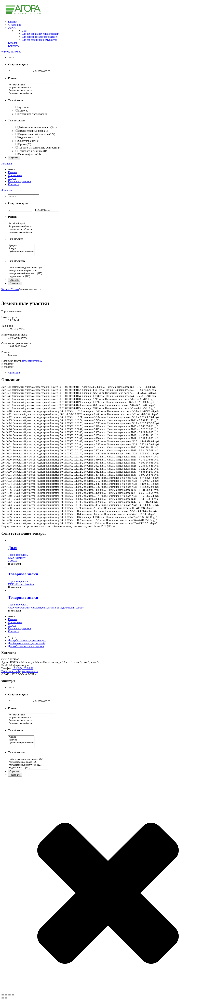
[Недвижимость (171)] (28, 276)
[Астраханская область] (31, 87)
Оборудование (28, 140)
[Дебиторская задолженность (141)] (28, 267)
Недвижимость (29, 137)
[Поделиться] (6, 994)
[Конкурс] (21, 248)
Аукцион (23, 107)
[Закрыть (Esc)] (2, 994)
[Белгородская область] (31, 90)
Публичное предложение (32, 114)
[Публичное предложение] (21, 251)
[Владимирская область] (31, 93)
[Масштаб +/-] (12, 994)
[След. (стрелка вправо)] (6, 997)
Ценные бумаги (29, 154)
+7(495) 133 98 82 (11, 51)
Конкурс (23, 110)
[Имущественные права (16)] (28, 270)
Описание (14, 372)
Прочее (24, 144)
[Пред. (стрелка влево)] (2, 997)
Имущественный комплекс (36, 134)
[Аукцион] (21, 245)
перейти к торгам (32, 360)
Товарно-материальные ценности (39, 147)
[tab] (111, 372)
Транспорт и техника (32, 151)
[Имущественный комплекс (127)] (28, 273)
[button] (7, 363)
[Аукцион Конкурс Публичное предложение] (21, 254)
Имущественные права (33, 130)
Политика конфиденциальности (19, 671)
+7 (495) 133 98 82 (22, 668)
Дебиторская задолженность (37, 127)
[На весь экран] (9, 994)
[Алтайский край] (31, 84)
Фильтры (6, 190)
